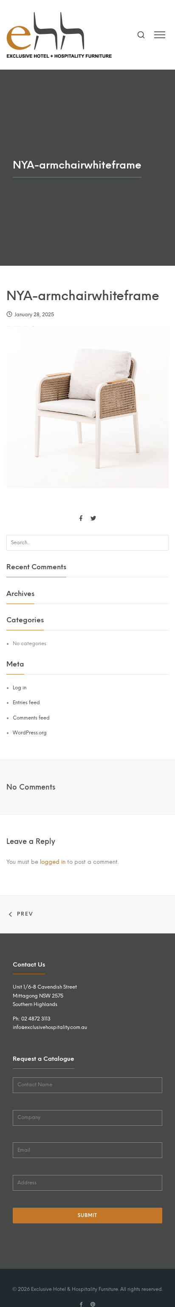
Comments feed (31, 718)
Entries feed (26, 702)
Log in (19, 688)
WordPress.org (30, 733)
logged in (52, 861)
